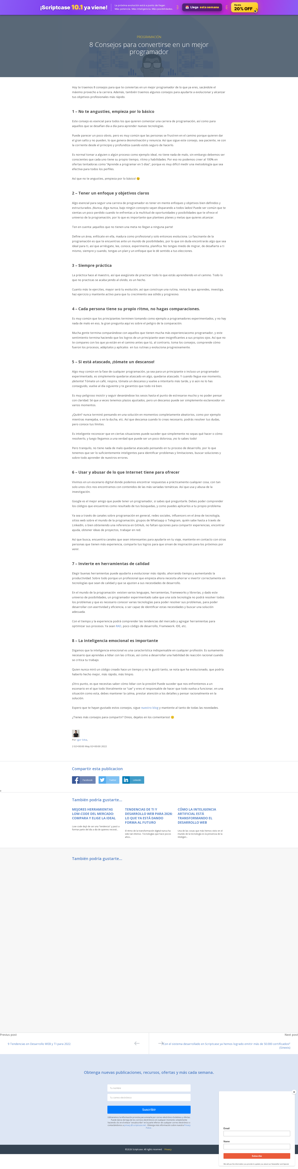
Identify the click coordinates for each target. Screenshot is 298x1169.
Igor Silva (82, 739)
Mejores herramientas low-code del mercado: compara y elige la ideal (94, 813)
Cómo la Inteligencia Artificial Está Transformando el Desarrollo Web (197, 816)
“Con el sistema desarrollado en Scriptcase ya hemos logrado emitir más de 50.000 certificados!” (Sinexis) (226, 1045)
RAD (118, 626)
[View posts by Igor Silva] (75, 733)
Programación (149, 37)
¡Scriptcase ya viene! (74, 7)
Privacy (168, 1149)
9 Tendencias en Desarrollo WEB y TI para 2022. (39, 1044)
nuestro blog (149, 708)
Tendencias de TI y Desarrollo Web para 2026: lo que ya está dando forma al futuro (148, 816)
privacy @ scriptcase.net (135, 1125)
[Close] (294, 1092)
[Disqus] (149, 905)
